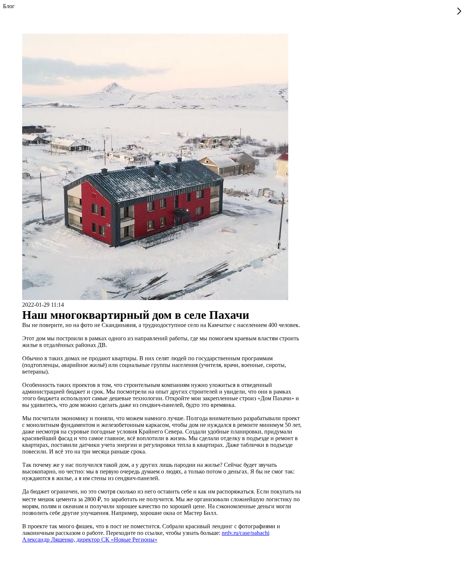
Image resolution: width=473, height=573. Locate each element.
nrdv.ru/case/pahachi (245, 533)
